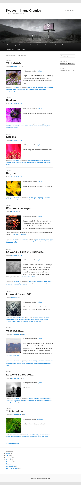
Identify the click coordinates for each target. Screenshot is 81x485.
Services (39, 45)
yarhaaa (16, 91)
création (50, 239)
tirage (15, 242)
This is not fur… (16, 411)
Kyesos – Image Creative (23, 10)
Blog (14, 45)
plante (49, 162)
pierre (39, 436)
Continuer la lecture (20, 234)
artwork (35, 87)
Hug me (11, 173)
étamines (36, 124)
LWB (25, 400)
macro (23, 89)
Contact (64, 45)
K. (24, 66)
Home (8, 45)
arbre (34, 318)
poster (36, 363)
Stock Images (21, 49)
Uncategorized (10, 466)
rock (43, 436)
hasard (8, 283)
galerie (46, 87)
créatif (36, 281)
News (17, 87)
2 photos (40, 419)
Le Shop (15, 239)
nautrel (8, 436)
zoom (25, 285)
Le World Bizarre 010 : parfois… (25, 252)
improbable (24, 283)
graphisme (9, 126)
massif (43, 362)
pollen (15, 127)
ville (40, 321)
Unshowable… (15, 330)
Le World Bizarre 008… (20, 374)
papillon (32, 89)
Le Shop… (31, 45)
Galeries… (22, 45)
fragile (45, 281)
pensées (14, 321)
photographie (10, 91)
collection (40, 87)
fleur (41, 124)
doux (32, 124)
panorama (13, 363)
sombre (36, 321)
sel (23, 285)
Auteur (57, 45)
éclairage (47, 398)
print (7, 242)
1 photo (39, 71)
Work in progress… (12, 468)
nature (27, 89)
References (48, 45)
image (14, 89)
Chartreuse (41, 360)
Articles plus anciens (12, 444)
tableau (11, 242)
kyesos (19, 89)
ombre (46, 319)
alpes (28, 87)
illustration (9, 89)
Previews (24, 239)
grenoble (50, 87)
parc (32, 400)
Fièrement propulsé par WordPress (40, 478)
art (31, 87)
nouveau (30, 241)
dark (12, 319)
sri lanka (16, 402)
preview (31, 321)
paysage (8, 321)
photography (33, 436)
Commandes (10, 49)
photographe (42, 89)
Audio (8, 453)
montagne (48, 362)
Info (14, 87)
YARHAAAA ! (14, 63)
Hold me (11, 100)
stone (46, 436)
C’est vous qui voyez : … (21, 208)
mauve (40, 126)
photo (36, 89)
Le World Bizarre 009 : (19, 294)
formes (8, 400)
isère (34, 362)
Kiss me (11, 137)
